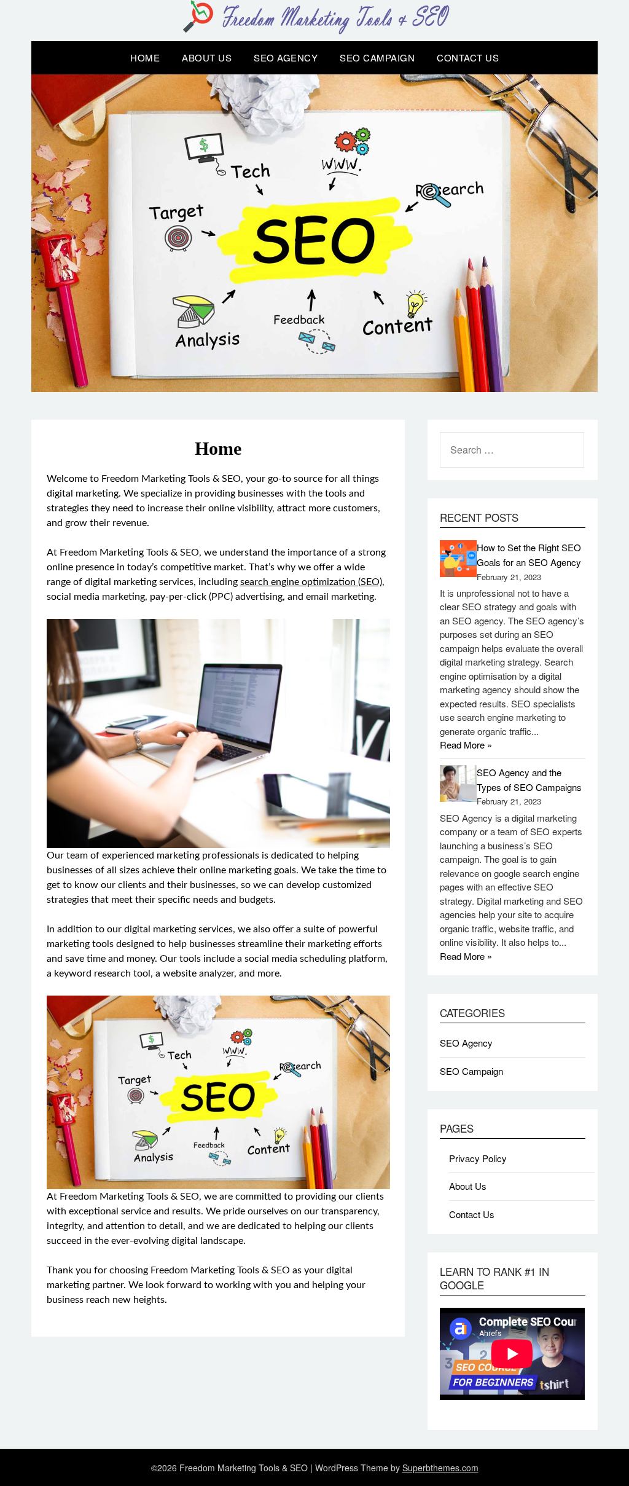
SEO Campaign (377, 57)
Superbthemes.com (440, 1467)
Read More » (466, 744)
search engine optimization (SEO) (311, 582)
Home (145, 57)
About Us (207, 57)
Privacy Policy (478, 1158)
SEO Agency (286, 57)
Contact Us (468, 57)
